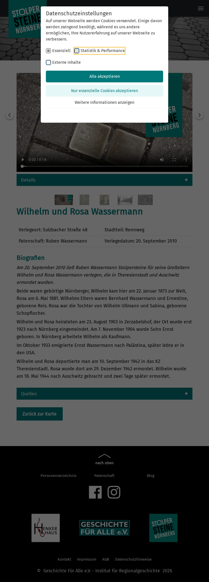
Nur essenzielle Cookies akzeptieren (104, 90)
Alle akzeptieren (104, 76)
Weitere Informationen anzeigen (104, 102)
